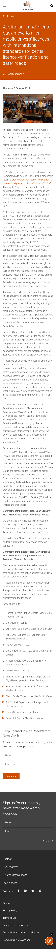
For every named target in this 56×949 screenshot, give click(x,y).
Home (10, 16)
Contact (7, 858)
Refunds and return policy (15, 925)
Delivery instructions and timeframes (21, 932)
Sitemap (7, 903)
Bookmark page (15, 73)
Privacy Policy (10, 910)
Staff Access (10, 882)
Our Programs (10, 867)
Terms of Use (9, 917)
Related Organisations (15, 874)
